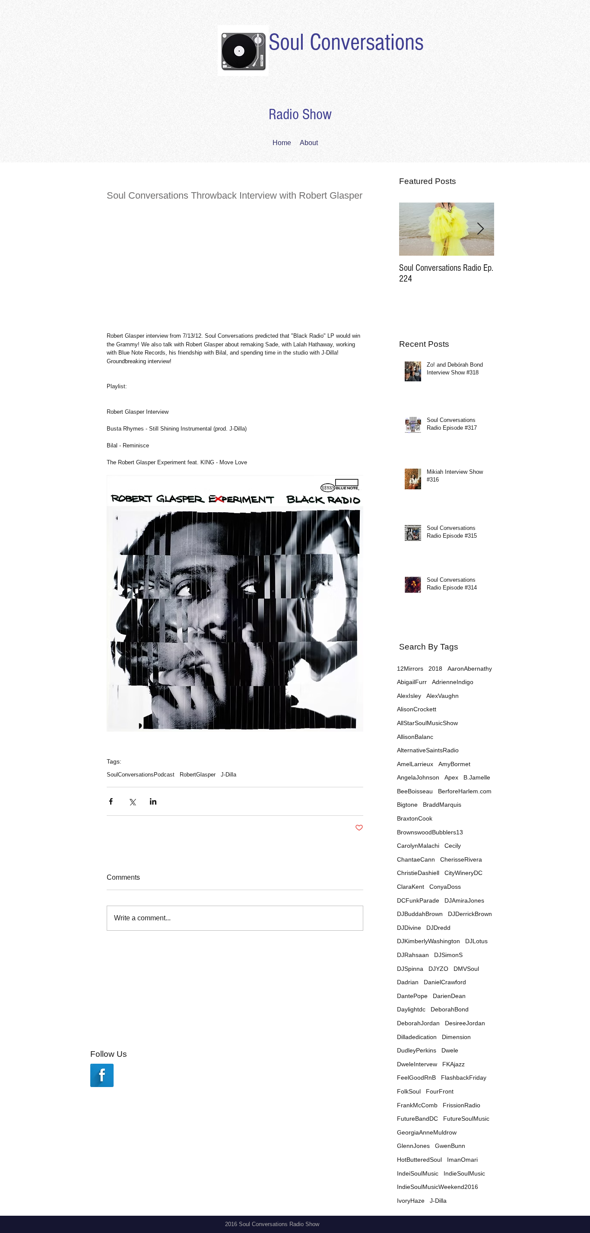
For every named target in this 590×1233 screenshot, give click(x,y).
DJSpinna (410, 968)
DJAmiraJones (464, 900)
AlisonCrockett (416, 709)
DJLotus (476, 941)
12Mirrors (410, 668)
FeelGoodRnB (416, 1077)
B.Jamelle (476, 777)
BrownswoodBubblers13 (430, 832)
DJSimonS (448, 954)
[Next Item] (480, 229)
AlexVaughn (442, 695)
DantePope (412, 995)
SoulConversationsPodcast (140, 774)
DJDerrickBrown (470, 913)
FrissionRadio (461, 1105)
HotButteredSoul (419, 1159)
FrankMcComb (417, 1105)
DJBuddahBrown (420, 913)
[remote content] (235, 263)
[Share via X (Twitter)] (132, 801)
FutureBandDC (417, 1118)
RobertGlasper (198, 774)
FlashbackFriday (463, 1077)
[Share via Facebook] (111, 801)
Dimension (456, 1036)
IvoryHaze (411, 1200)
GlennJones (413, 1145)
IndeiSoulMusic (417, 1173)
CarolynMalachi (418, 845)
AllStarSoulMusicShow (427, 723)
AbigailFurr (412, 681)
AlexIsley (409, 695)
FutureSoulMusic (466, 1118)
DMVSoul (466, 968)
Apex (451, 777)
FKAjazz (453, 1064)
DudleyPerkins (416, 1050)
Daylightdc (411, 1009)
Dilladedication (417, 1036)
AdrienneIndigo (452, 681)
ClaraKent (410, 886)
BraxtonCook (414, 818)
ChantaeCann (416, 859)
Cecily (452, 845)
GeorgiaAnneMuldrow (427, 1132)
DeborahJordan (418, 1023)
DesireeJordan (465, 1023)
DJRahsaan (413, 954)
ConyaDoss (445, 886)
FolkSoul (409, 1091)
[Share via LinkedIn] (153, 801)
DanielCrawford (445, 982)
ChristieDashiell (418, 872)
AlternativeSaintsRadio (428, 750)
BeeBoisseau (415, 791)
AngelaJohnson (418, 777)
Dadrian (408, 982)
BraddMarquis (442, 804)
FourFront (440, 1091)
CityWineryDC (463, 872)
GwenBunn (450, 1145)
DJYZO (438, 968)
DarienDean (449, 995)
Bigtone (407, 804)
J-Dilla (228, 774)
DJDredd (438, 927)
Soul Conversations (346, 42)
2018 (435, 668)
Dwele (449, 1050)
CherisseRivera (461, 859)
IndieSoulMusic (464, 1173)
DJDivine (409, 927)
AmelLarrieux (415, 764)
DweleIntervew (417, 1064)
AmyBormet (454, 764)
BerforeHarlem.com (465, 791)
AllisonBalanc (415, 736)
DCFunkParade (418, 900)
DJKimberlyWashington (428, 941)
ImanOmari (462, 1159)
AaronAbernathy (469, 668)
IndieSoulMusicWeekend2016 (437, 1186)
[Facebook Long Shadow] (102, 1075)
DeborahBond (450, 1009)
